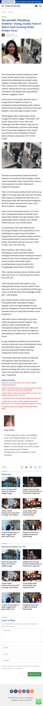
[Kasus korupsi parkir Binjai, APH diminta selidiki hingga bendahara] (11, 482)
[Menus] (3, 6)
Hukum (4, 17)
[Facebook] (11, 691)
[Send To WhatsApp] (39, 467)
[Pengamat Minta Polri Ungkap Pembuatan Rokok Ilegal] (32, 525)
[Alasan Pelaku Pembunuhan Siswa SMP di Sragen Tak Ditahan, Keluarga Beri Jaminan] (11, 503)
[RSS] (32, 691)
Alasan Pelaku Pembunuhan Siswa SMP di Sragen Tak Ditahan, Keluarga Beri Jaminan (21, 394)
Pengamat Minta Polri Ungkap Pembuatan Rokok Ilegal (20, 408)
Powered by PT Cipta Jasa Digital (20, 698)
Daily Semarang (12, 6)
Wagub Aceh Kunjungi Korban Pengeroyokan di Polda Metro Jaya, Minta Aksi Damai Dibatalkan (21, 389)
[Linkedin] (24, 691)
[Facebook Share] (22, 467)
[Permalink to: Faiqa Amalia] (3, 35)
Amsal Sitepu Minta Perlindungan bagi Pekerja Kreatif (21, 398)
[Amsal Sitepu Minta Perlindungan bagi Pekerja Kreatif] (32, 503)
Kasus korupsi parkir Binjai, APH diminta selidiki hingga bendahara (19, 384)
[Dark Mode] (36, 6)
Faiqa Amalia (10, 34)
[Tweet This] (26, 467)
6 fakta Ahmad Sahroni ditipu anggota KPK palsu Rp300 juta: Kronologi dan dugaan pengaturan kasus (21, 402)
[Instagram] (20, 691)
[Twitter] (15, 691)
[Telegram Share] (35, 467)
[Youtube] (28, 691)
